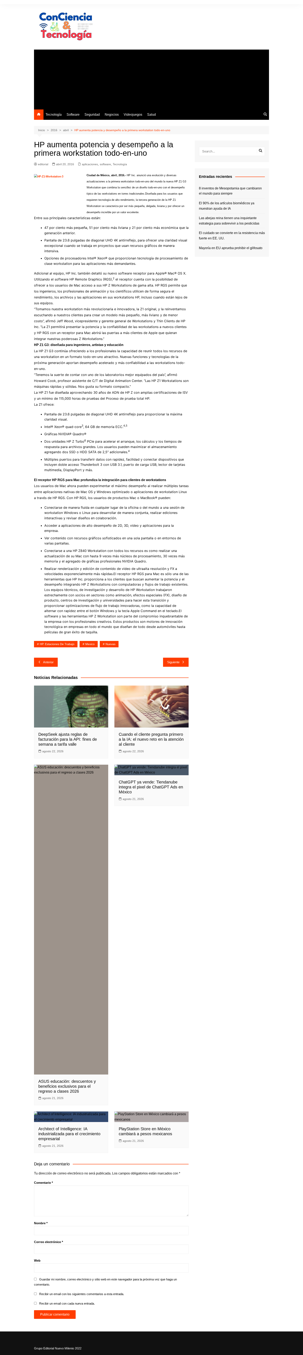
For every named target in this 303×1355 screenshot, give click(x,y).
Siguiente (173, 662)
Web (37, 1260)
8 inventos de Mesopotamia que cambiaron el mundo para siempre (230, 191)
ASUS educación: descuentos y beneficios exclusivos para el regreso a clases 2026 (67, 1086)
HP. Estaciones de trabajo (57, 644)
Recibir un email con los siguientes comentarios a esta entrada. (81, 1294)
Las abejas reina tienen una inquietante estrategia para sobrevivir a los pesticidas (229, 220)
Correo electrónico (48, 1242)
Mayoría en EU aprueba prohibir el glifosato (230, 248)
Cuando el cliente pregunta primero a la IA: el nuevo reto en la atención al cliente (151, 739)
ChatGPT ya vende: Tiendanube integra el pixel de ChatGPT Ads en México (151, 787)
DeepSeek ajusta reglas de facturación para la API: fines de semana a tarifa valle (67, 739)
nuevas (110, 644)
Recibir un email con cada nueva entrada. (67, 1303)
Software (73, 114)
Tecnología (54, 114)
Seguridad (92, 114)
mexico (90, 644)
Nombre (41, 1223)
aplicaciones (90, 164)
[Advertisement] (151, 78)
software (105, 164)
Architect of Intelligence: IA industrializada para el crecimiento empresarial (69, 1134)
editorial (43, 164)
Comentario (43, 1182)
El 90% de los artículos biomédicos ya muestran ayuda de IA (226, 205)
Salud (151, 114)
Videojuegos (133, 114)
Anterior (48, 662)
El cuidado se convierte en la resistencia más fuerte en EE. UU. (232, 235)
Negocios (112, 114)
